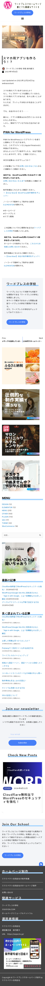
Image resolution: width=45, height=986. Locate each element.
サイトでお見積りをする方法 (13, 688)
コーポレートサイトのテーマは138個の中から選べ (22, 673)
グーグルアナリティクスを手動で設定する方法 (20, 602)
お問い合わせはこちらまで (14, 181)
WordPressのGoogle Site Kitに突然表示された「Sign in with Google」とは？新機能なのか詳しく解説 (22, 596)
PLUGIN (5, 517)
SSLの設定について (10, 695)
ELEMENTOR (8, 204)
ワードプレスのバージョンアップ (15, 655)
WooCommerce (8, 526)
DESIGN (5, 504)
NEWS (4, 510)
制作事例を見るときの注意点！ (14, 681)
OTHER (5, 514)
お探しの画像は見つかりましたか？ (16, 641)
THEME (5, 523)
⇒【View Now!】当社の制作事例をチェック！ (22, 256)
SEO (3, 520)
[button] (22, 18)
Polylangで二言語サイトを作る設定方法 (17, 648)
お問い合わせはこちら (29, 166)
